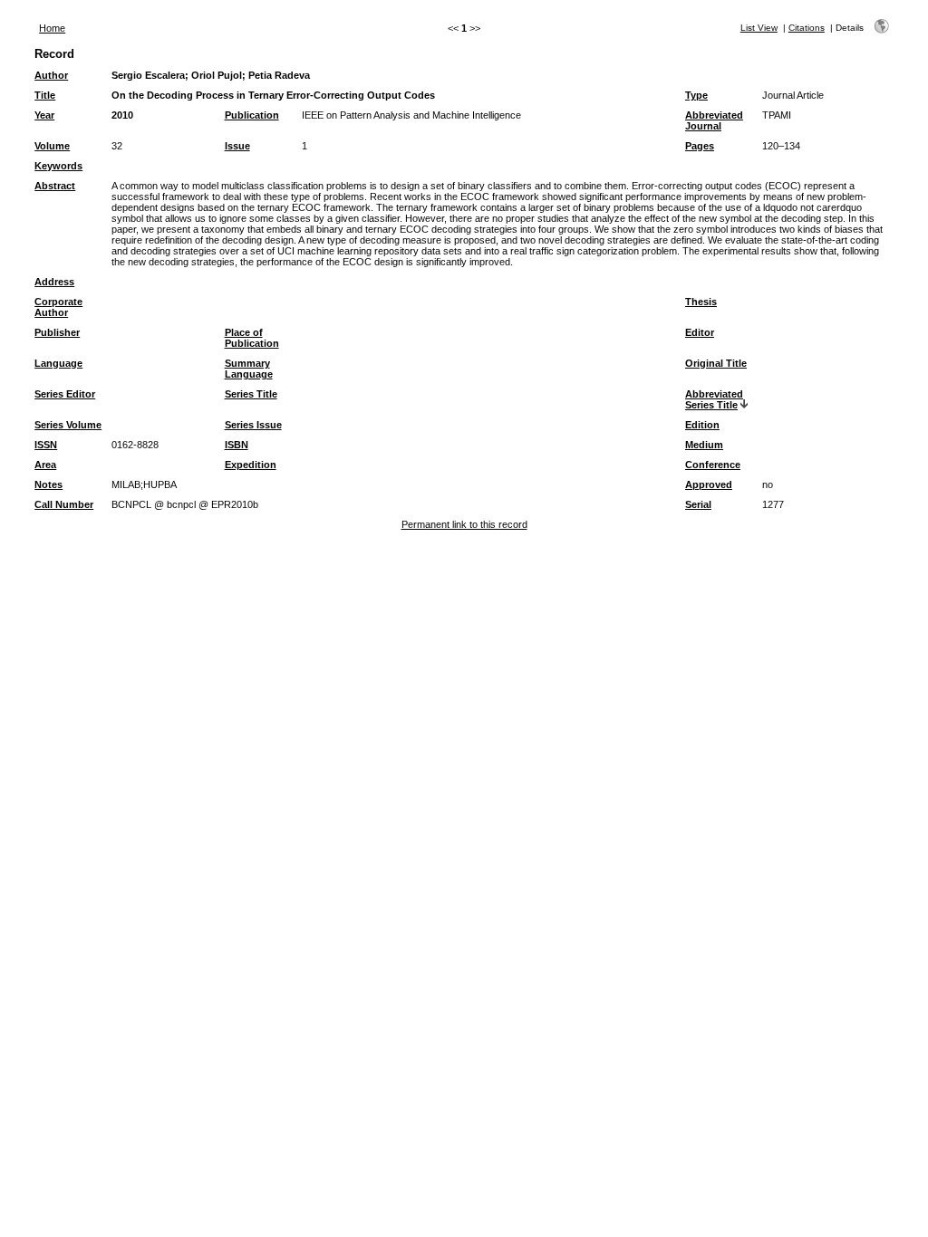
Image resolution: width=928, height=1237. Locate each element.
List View (759, 28)
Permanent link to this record (464, 524)
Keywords (58, 165)
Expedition (250, 464)
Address (54, 281)
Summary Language (249, 368)
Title (44, 95)
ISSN (45, 444)
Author (51, 75)
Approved (708, 484)
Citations (806, 28)
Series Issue (253, 424)
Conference (712, 464)
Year (44, 115)
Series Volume (68, 424)
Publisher (57, 332)
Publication (252, 115)
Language (58, 363)
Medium (704, 444)
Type (696, 95)
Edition (702, 424)
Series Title (251, 393)
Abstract (54, 185)
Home (52, 28)
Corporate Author (58, 307)
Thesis (701, 301)
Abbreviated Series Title (714, 399)
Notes (48, 484)
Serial (698, 504)
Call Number (63, 504)
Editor (699, 332)
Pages (699, 145)
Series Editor (64, 393)
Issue (237, 145)
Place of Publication (252, 338)
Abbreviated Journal (714, 120)
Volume (52, 145)
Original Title (716, 363)
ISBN (236, 444)
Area (45, 464)
